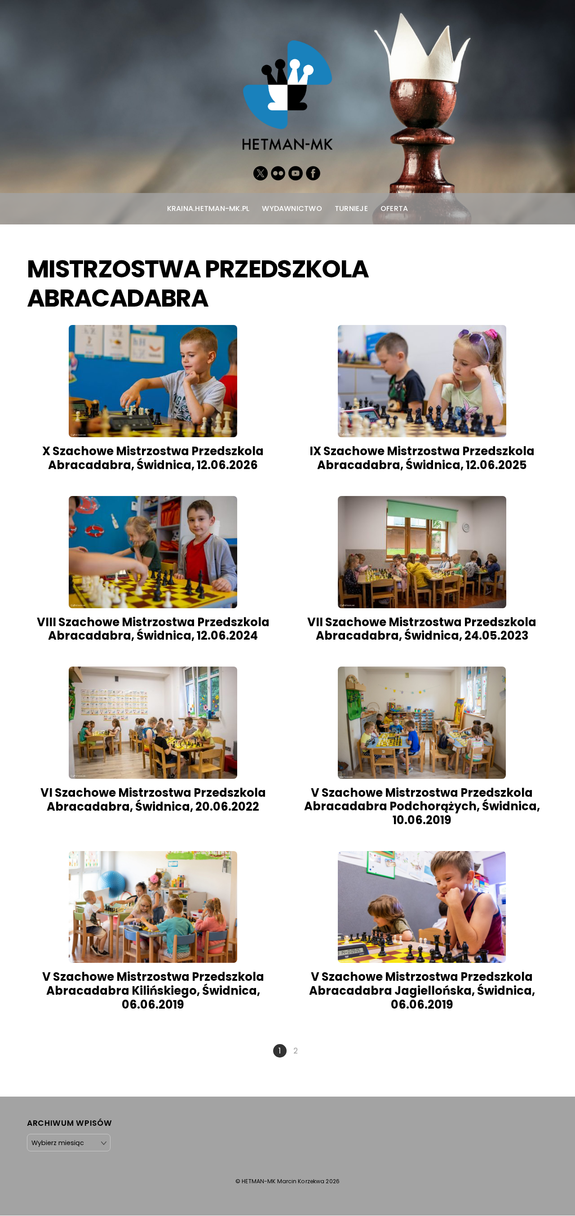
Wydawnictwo (292, 208)
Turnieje (351, 208)
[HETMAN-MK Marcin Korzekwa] (287, 140)
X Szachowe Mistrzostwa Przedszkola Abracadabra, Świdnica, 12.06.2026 (153, 458)
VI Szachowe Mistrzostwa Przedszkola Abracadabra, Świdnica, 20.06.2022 (153, 800)
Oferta (394, 208)
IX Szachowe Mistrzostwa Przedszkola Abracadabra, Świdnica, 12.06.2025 (422, 458)
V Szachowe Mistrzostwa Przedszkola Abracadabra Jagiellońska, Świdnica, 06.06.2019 (422, 990)
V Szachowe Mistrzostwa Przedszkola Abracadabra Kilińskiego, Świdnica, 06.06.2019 (153, 990)
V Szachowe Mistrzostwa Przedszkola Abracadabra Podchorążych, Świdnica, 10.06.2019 (422, 806)
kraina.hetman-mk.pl (208, 208)
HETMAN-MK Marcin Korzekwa (283, 1181)
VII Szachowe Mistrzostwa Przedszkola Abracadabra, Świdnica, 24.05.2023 (421, 629)
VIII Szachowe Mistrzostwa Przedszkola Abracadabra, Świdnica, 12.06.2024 (153, 629)
